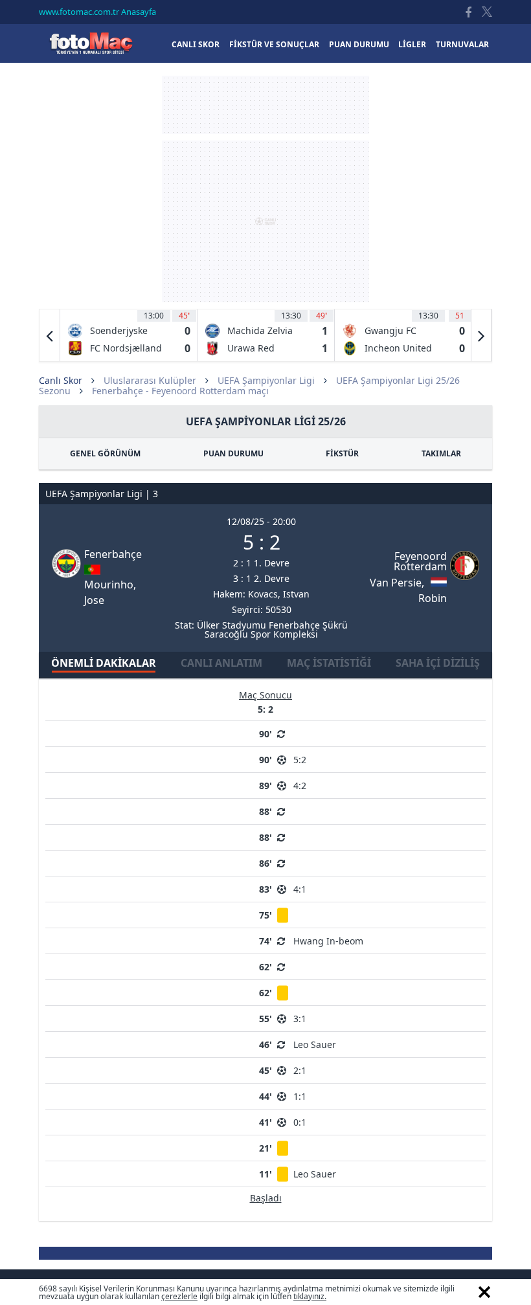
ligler (412, 44)
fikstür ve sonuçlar (274, 44)
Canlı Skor (91, 43)
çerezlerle (179, 1296)
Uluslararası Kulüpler (150, 380)
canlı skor (196, 44)
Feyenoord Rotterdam (420, 561)
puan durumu (359, 44)
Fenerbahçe (113, 554)
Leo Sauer (314, 1044)
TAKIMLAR (441, 453)
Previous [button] (50, 335)
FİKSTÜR (342, 453)
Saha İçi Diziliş (438, 663)
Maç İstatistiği (329, 663)
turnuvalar (462, 44)
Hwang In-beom (328, 941)
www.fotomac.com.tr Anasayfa (97, 11)
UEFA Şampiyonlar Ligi (266, 380)
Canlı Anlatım (221, 663)
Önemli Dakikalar (103, 663)
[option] (129, 335)
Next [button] (481, 335)
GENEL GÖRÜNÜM (105, 453)
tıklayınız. (309, 1296)
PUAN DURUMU (233, 453)
